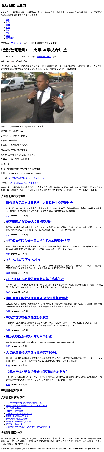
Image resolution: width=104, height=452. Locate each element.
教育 (8, 30)
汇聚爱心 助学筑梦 (14, 424)
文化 (8, 33)
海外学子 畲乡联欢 (14, 411)
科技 (8, 25)
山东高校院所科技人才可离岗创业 (29, 336)
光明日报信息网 (44, 57)
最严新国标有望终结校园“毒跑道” (29, 221)
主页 (13, 43)
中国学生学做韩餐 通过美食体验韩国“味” (24, 403)
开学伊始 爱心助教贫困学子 (18, 421)
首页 (8, 20)
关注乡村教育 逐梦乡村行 (23, 260)
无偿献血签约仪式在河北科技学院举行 (32, 352)
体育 (8, 36)
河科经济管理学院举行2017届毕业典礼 (26, 178)
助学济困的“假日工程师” (17, 419)
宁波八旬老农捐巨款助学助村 (19, 413)
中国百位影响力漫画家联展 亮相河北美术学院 (37, 298)
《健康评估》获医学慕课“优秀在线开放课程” (36, 371)
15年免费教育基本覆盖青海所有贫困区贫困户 (26, 406)
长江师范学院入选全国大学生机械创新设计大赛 (38, 240)
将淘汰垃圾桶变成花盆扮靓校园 (27, 317)
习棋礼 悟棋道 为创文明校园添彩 (24, 183)
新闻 (8, 22)
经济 (8, 28)
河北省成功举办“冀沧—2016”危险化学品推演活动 (28, 427)
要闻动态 (10, 38)
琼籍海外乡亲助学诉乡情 (17, 416)
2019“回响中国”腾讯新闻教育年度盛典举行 (35, 279)
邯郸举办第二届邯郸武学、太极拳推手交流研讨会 (39, 202)
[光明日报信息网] (13, 8)
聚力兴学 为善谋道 (14, 408)
